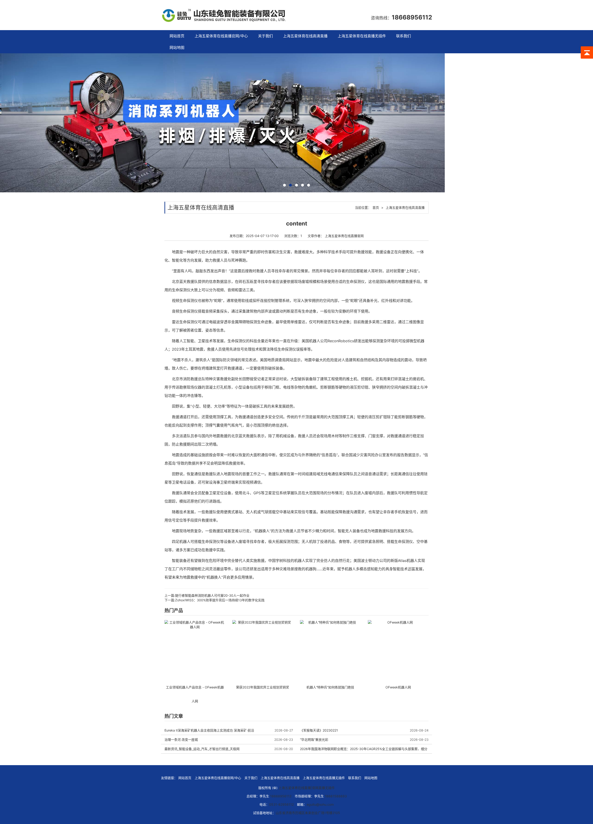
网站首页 (177, 36)
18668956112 (412, 17)
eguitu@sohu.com (320, 804)
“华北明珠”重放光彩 (314, 740)
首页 (375, 207)
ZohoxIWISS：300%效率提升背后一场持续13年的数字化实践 (220, 600)
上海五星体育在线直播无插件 (362, 36)
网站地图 (177, 47)
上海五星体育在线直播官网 (344, 236)
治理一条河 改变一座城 (181, 740)
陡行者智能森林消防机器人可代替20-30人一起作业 (212, 595)
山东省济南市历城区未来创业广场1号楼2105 (308, 813)
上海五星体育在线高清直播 (305, 36)
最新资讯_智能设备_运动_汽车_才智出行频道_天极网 (202, 749)
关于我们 (265, 36)
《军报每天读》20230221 (319, 730)
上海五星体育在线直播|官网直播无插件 (306, 788)
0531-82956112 (281, 804)
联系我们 (403, 36)
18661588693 (336, 796)
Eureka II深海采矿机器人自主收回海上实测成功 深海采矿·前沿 (209, 730)
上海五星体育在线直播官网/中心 (221, 36)
